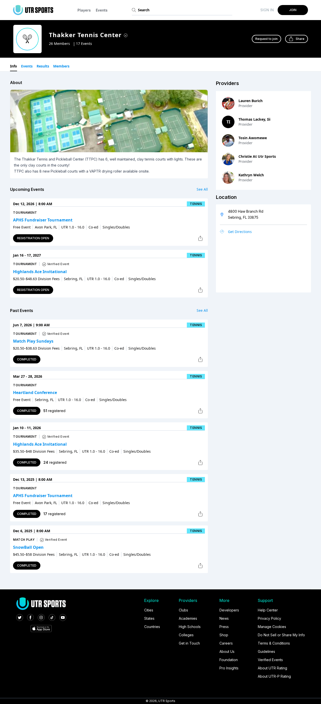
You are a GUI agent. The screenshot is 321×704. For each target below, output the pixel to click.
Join (292, 10)
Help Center (268, 610)
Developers (229, 610)
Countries (152, 626)
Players (84, 10)
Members (61, 66)
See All (202, 189)
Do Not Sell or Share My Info (281, 635)
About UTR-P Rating (274, 676)
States (149, 618)
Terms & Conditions (274, 643)
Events (102, 10)
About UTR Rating (272, 668)
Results (43, 66)
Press (224, 626)
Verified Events (270, 660)
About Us (226, 651)
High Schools (190, 626)
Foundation (228, 660)
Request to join (266, 39)
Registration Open (33, 238)
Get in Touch (189, 643)
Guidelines (266, 651)
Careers (226, 643)
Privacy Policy (269, 618)
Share (300, 39)
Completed (26, 359)
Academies (188, 618)
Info (13, 66)
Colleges (186, 635)
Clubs (183, 610)
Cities (148, 610)
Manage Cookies (272, 626)
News (224, 618)
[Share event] (200, 238)
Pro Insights (228, 668)
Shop (223, 635)
